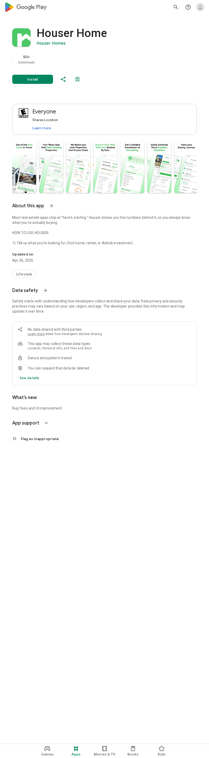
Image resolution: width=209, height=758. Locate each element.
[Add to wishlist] (77, 79)
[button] (24, 167)
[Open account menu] (200, 7)
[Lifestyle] (24, 274)
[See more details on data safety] (30, 378)
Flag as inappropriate (35, 438)
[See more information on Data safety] (45, 290)
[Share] (63, 79)
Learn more (41, 128)
